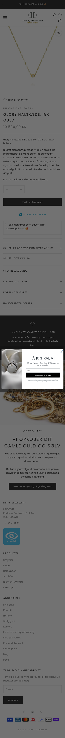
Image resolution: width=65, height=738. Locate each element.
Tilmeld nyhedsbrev (43, 375)
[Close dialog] (61, 351)
